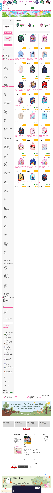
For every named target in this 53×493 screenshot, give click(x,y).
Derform (5, 78)
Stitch (4, 233)
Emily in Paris (5, 282)
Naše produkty (6, 291)
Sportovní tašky (6, 100)
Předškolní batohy (6, 86)
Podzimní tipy (25, 452)
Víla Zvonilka (5, 193)
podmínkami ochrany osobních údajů (8, 325)
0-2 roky (5, 66)
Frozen (5, 112)
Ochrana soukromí (16, 438)
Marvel (5, 199)
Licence (5, 292)
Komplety (5, 153)
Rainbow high (5, 242)
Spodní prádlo (5, 117)
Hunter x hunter (6, 270)
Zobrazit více (26, 428)
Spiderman (5, 61)
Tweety (5, 220)
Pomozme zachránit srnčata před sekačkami (36, 453)
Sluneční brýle (5, 202)
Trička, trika (5, 60)
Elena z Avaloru (6, 176)
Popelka (5, 136)
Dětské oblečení (5, 58)
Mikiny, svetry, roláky (6, 154)
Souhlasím (37, 487)
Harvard (5, 250)
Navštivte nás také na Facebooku (47, 440)
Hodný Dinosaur (6, 161)
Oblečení (5, 126)
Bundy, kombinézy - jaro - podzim (8, 128)
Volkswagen (5, 211)
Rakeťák (5, 236)
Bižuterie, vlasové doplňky (7, 192)
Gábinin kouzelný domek (7, 287)
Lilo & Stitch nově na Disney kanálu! (27, 455)
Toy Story (5, 278)
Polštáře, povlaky (6, 68)
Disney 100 (5, 113)
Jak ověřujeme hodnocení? (17, 439)
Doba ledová (5, 163)
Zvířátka (5, 67)
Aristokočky (5, 258)
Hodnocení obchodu (26, 418)
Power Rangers (6, 171)
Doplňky (5, 253)
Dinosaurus (5, 284)
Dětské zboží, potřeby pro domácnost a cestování (8, 296)
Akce (4, 259)
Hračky (5, 76)
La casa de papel (6, 232)
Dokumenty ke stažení (17, 441)
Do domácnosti (6, 69)
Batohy (5, 83)
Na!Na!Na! (5, 216)
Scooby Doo (5, 174)
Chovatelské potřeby (6, 277)
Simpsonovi (5, 294)
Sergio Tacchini (6, 183)
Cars (4, 65)
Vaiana (5, 273)
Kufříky (5, 94)
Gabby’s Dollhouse (6, 254)
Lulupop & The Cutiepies (7, 189)
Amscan (5, 201)
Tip (5, 313)
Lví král (5, 206)
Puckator (5, 267)
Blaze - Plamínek (6, 191)
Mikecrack (5, 255)
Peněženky (5, 97)
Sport (4, 121)
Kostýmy (5, 237)
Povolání (5, 251)
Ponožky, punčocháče (6, 132)
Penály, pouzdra (6, 111)
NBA (4, 279)
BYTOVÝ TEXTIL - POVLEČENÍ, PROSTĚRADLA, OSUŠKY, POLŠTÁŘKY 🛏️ (8, 57)
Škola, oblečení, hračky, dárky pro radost (8, 53)
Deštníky (5, 127)
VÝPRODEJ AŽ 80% (5, 49)
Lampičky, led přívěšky (7, 172)
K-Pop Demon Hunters (6, 293)
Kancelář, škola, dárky (6, 55)
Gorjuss (5, 205)
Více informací (20, 488)
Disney (5, 285)
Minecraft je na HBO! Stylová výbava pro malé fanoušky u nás (27, 458)
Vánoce (5, 235)
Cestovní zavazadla (6, 276)
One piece (5, 269)
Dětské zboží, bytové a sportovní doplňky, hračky (8, 298)
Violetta (5, 156)
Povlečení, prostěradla (7, 103)
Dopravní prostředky (6, 114)
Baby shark (5, 217)
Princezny (5, 137)
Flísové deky (5, 135)
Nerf (4, 283)
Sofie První (5, 149)
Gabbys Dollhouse (6, 243)
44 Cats (5, 218)
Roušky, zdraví (6, 210)
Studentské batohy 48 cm (7, 88)
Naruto (5, 119)
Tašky (5, 91)
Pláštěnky (5, 129)
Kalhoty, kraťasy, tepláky (7, 148)
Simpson (5, 224)
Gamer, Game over (6, 70)
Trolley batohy (6, 96)
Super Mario (5, 214)
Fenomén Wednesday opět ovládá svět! (36, 458)
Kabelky (5, 95)
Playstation (5, 227)
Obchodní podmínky (22, 4)
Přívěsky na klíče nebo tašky (7, 101)
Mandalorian (5, 249)
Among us (5, 226)
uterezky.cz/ (45, 441)
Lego (4, 196)
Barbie (5, 240)
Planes (5, 141)
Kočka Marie (5, 105)
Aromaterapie (5, 266)
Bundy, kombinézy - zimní (7, 139)
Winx (4, 144)
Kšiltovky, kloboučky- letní (7, 158)
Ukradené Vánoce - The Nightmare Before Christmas (8, 261)
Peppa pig (5, 181)
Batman (5, 197)
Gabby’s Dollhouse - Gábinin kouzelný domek (8, 264)
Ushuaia (5, 118)
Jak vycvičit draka (6, 180)
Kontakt (15, 442)
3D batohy (5, 84)
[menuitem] (5, 10)
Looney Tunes (5, 219)
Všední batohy (6, 87)
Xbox (4, 228)
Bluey (4, 252)
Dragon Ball (5, 241)
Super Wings (5, 165)
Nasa (4, 207)
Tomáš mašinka (6, 170)
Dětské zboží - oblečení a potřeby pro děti (8, 59)
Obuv (4, 155)
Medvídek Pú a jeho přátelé (7, 138)
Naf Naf (5, 182)
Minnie (5, 79)
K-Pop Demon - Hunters (7, 288)
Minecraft (5, 102)
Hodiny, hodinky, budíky (7, 175)
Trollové (5, 166)
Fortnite (5, 208)
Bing (4, 130)
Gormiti (5, 198)
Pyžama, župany (6, 147)
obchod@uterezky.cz (46, 436)
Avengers (5, 109)
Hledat (12, 392)
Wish (4, 246)
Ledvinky (5, 93)
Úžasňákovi (5, 179)
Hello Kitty (5, 140)
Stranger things (6, 274)
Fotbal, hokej (5, 245)
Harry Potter (5, 75)
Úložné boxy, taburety (6, 209)
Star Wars (5, 123)
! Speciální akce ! (6, 265)
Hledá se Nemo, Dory (6, 173)
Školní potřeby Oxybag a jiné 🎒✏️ (7, 50)
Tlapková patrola (6, 122)
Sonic (4, 120)
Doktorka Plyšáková (6, 146)
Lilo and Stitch (5, 131)
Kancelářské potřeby (5, 54)
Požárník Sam (5, 184)
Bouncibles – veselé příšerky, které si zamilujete (37, 455)
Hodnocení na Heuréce (17, 440)
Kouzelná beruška (6, 74)
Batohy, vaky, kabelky (6, 82)
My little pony (5, 110)
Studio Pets (5, 234)
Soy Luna (5, 164)
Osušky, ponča (6, 167)
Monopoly (5, 215)
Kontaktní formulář (8, 32)
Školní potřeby (6, 77)
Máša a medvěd (6, 157)
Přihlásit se (5, 327)
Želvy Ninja (5, 145)
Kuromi (5, 275)
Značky (4, 301)
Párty (4, 200)
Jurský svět (5, 268)
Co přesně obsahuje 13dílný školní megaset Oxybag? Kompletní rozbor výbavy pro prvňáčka (27, 449)
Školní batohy (6, 85)
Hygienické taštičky (6, 223)
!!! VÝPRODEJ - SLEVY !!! (6, 62)
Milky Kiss (5, 262)
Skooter (5, 190)
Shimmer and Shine (6, 188)
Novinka (5, 312)
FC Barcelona (5, 286)
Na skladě (6, 310)
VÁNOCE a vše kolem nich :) (6, 300)
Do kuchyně (5, 104)
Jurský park (5, 225)
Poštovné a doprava (29, 4)
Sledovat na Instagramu (28, 444)
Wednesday (5, 244)
